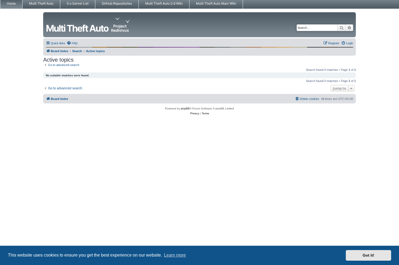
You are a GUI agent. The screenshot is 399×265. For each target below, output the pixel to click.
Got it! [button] (368, 255)
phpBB (185, 108)
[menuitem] (72, 43)
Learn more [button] (175, 255)
